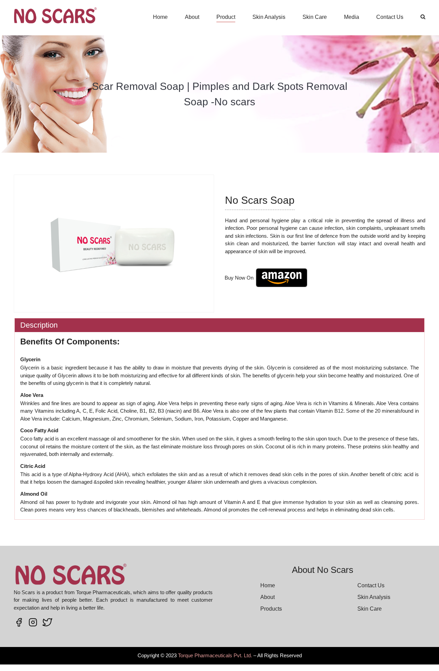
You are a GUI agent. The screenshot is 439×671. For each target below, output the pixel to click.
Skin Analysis (268, 17)
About (192, 17)
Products (271, 609)
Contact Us (389, 17)
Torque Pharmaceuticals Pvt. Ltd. (215, 655)
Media (351, 17)
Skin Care (314, 17)
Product (225, 17)
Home (160, 17)
